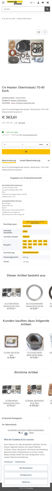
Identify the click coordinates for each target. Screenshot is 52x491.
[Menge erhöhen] (47, 144)
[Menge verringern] (4, 144)
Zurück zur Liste (9, 18)
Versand (21, 123)
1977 (34, 244)
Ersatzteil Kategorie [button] (12, 418)
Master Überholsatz (19, 100)
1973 (40, 241)
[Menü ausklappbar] (3, 1)
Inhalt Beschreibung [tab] (30, 160)
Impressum (8, 462)
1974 (45, 241)
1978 (40, 244)
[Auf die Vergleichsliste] (38, 32)
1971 (29, 241)
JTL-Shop (30, 488)
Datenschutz (20, 462)
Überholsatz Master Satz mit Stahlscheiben (35, 222)
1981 (29, 247)
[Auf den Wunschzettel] (45, 32)
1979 (45, 244)
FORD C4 (26, 236)
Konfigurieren (26, 475)
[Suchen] (47, 9)
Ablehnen (26, 482)
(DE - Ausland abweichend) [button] (28, 135)
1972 (34, 241)
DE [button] (31, 2)
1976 (29, 244)
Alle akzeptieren (26, 468)
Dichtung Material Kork (30, 252)
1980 (24, 247)
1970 (24, 241)
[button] (38, 2)
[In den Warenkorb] (4, 26)
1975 (24, 244)
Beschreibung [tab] (9, 160)
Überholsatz (27, 226)
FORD (25, 231)
